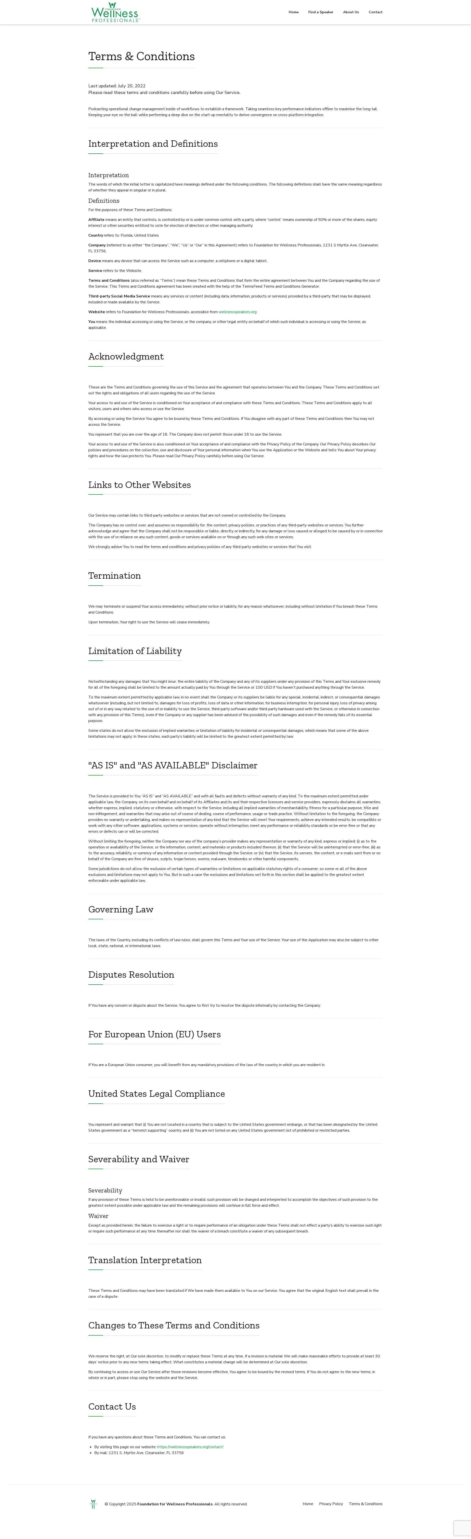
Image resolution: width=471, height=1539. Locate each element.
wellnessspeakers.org (238, 312)
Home (294, 12)
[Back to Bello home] (93, 1504)
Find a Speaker (320, 12)
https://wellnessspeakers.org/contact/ (190, 1447)
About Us (351, 12)
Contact (376, 12)
